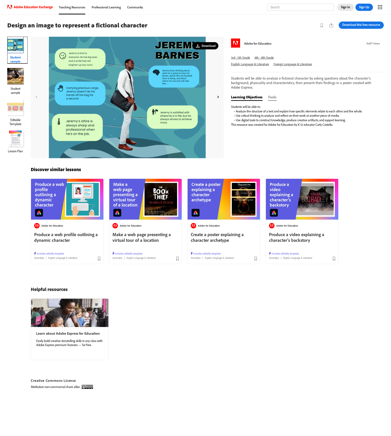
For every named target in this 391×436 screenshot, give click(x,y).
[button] (205, 45)
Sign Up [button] (364, 7)
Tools (272, 97)
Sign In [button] (345, 7)
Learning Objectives (246, 97)
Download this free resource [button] (361, 25)
